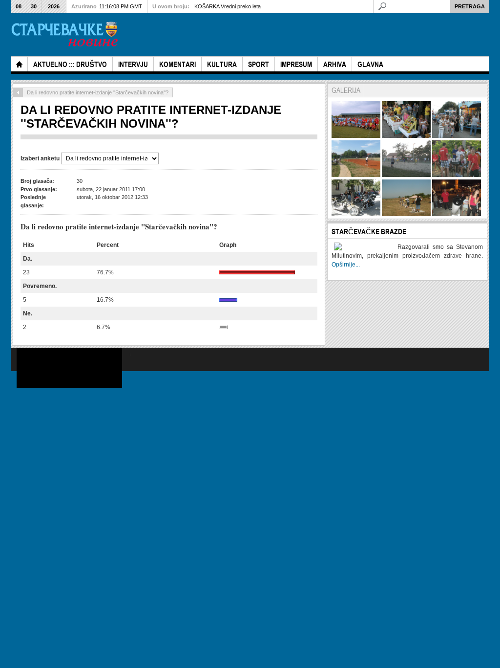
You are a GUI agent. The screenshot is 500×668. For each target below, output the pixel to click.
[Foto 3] (456, 136)
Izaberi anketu (41, 158)
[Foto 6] (456, 175)
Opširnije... (346, 264)
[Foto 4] (356, 175)
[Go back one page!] (18, 92)
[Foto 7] (356, 214)
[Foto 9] (456, 214)
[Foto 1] (356, 136)
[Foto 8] (406, 214)
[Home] (19, 64)
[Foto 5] (406, 175)
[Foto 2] (406, 136)
